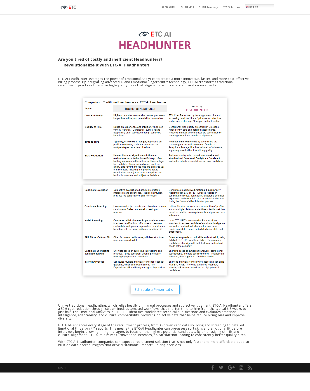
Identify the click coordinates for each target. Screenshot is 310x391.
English (253, 6)
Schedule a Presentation (155, 289)
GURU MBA (187, 7)
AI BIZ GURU (168, 7)
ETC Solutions (231, 7)
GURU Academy (208, 7)
